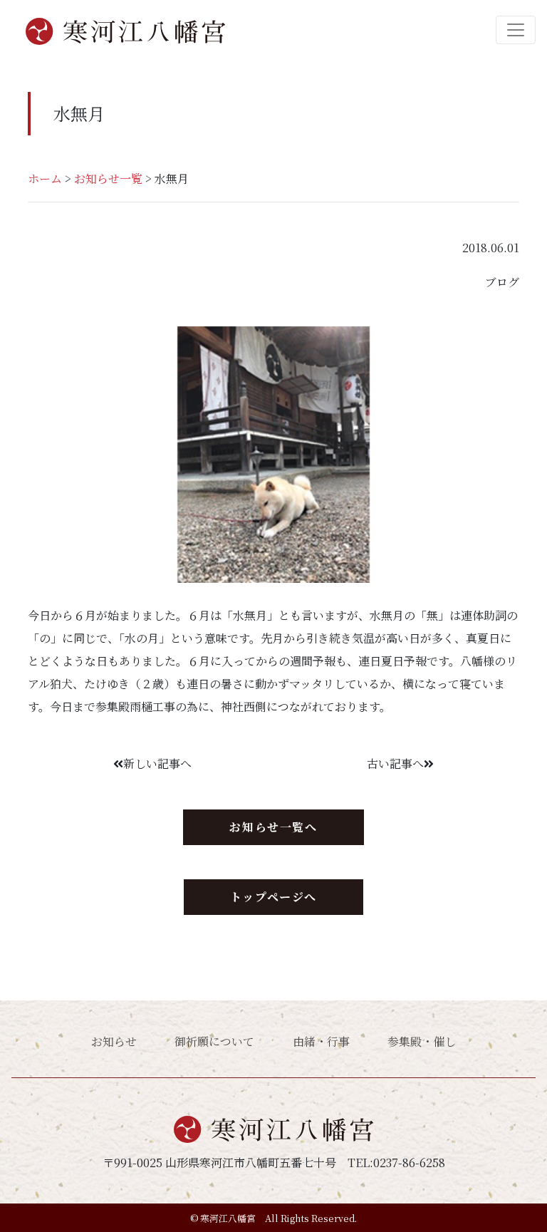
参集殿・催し (421, 1041)
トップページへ (273, 897)
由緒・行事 (321, 1041)
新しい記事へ (157, 763)
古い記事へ (395, 763)
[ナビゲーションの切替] (516, 30)
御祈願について (214, 1041)
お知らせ (114, 1041)
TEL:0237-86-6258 (396, 1162)
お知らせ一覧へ (273, 827)
